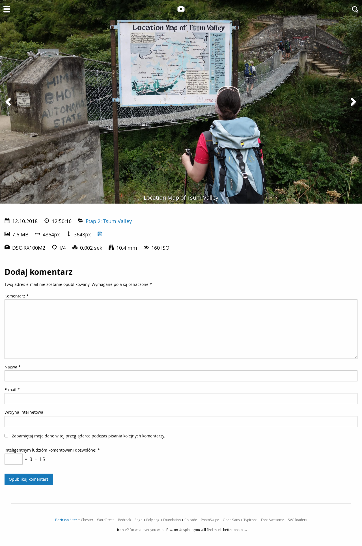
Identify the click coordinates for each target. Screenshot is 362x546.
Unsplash (186, 529)
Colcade (190, 519)
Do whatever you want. (147, 529)
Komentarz (17, 296)
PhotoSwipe (210, 519)
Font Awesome (272, 519)
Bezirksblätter (66, 519)
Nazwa (13, 367)
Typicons (250, 519)
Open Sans (231, 519)
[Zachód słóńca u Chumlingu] (353, 102)
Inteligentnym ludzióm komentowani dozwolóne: (52, 450)
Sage (139, 519)
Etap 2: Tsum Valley (109, 221)
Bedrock (124, 519)
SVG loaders (297, 519)
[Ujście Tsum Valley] (9, 102)
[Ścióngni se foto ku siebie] (99, 234)
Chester (87, 519)
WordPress (105, 519)
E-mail (12, 389)
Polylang (153, 519)
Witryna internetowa (24, 412)
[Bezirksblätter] (181, 9)
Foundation (172, 519)
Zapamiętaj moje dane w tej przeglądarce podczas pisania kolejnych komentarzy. (88, 436)
